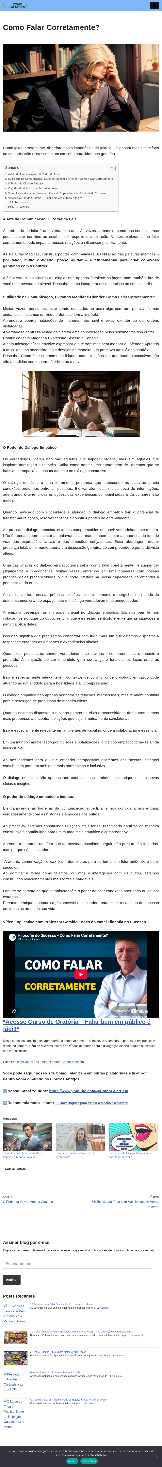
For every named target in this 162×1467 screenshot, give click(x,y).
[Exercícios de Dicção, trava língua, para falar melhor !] (133, 1137)
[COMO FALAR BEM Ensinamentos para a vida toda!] (15, 5)
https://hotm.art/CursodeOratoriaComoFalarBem (50, 1062)
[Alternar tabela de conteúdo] (110, 168)
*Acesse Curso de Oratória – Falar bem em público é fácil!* (45, 197)
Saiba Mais (89, 1461)
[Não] (157, 1457)
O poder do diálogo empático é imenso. (32, 188)
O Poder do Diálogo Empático (26, 183)
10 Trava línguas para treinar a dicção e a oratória (91, 1103)
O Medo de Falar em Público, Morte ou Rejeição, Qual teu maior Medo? (68, 1399)
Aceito (72, 1461)
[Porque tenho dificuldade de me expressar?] (80, 1137)
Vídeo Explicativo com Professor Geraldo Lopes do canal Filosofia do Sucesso (57, 193)
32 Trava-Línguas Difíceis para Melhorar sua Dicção (58, 1352)
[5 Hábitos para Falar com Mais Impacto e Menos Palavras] (27, 1137)
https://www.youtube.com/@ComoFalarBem (88, 1091)
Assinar (12, 1279)
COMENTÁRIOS (18, 207)
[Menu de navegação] (154, 5)
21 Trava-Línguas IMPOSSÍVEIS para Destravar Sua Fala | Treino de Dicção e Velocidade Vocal (81, 1331)
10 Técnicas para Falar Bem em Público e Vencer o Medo (61, 1304)
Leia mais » (104, 1307)
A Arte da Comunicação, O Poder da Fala (34, 174)
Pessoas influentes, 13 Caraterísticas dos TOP (55, 1372)
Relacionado (21, 202)
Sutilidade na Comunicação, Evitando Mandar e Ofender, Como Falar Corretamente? (61, 178)
